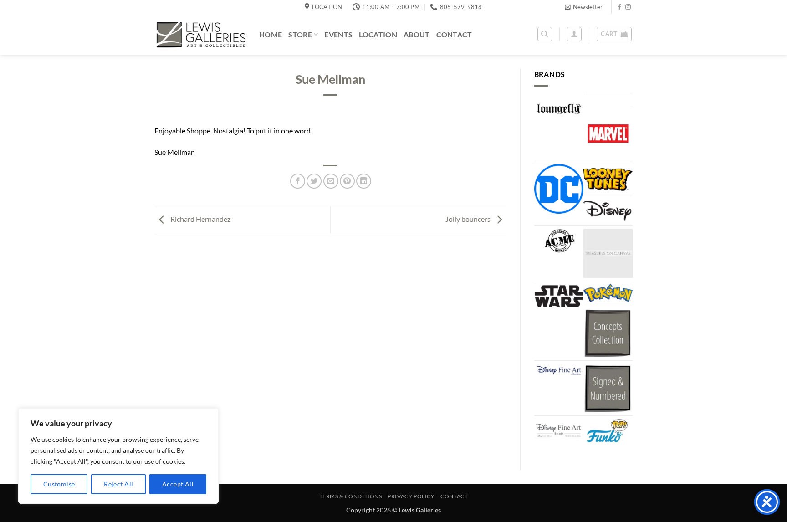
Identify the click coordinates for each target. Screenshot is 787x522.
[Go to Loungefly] (558, 109)
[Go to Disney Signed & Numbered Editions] (608, 388)
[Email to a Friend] (330, 181)
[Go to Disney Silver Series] (558, 428)
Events (338, 34)
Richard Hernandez (199, 219)
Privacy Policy (411, 496)
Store (300, 34)
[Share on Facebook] (297, 181)
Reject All (118, 484)
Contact (454, 34)
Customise (59, 484)
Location (378, 34)
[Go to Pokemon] (608, 293)
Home (270, 34)
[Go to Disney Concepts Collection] (608, 332)
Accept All (178, 484)
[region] (118, 456)
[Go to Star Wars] (558, 296)
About (417, 34)
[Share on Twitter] (314, 181)
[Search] (544, 34)
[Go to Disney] (608, 210)
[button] (584, 7)
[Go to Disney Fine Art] (558, 370)
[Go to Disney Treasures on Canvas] (608, 253)
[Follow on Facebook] (619, 7)
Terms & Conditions (350, 496)
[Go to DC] (558, 188)
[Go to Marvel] (608, 133)
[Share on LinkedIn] (363, 181)
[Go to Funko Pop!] (608, 431)
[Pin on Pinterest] (347, 181)
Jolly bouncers (468, 219)
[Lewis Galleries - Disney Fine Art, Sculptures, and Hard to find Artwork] (199, 34)
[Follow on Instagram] (628, 7)
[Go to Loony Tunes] (608, 178)
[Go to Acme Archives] (558, 241)
